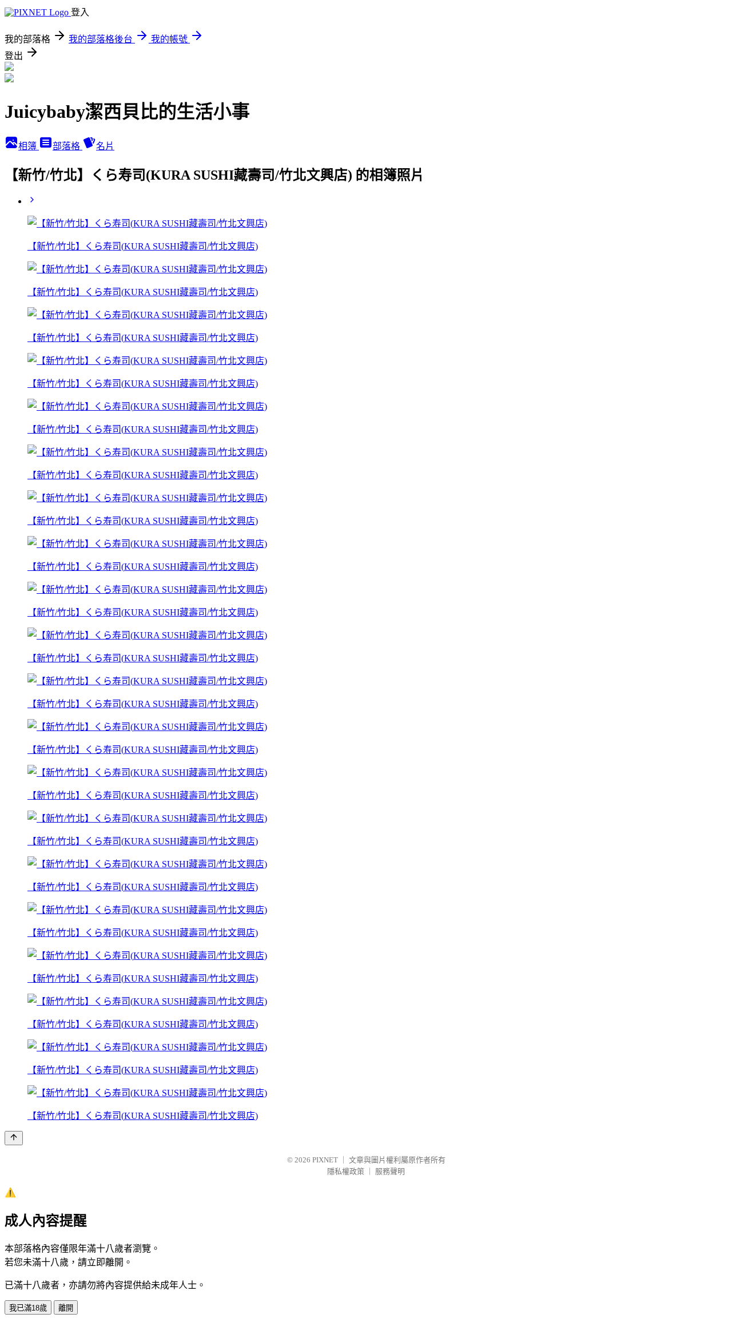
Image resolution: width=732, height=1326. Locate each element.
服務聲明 (390, 1171)
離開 (65, 1308)
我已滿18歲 (28, 1308)
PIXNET (325, 1160)
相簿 (28, 146)
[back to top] (14, 1138)
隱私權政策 (345, 1171)
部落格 (67, 146)
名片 (105, 146)
